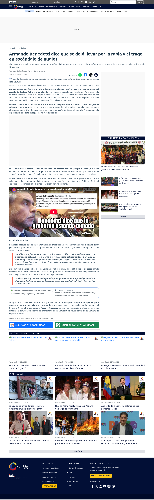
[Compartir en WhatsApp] (80, 75)
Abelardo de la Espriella (44, 11)
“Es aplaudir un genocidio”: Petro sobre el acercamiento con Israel (29, 442)
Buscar (140, 2)
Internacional (51, 7)
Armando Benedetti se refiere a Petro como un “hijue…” (28, 367)
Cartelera (57, 2)
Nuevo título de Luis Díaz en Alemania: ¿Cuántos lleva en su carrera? (119, 168)
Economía (62, 7)
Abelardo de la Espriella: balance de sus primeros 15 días (120, 407)
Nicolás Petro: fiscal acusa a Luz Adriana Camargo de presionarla (130, 193)
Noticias (13, 2)
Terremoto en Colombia (63, 11)
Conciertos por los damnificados (86, 11)
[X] (79, 2)
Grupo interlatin (48, 482)
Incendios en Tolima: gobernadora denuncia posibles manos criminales (76, 442)
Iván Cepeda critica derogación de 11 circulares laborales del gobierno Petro (119, 442)
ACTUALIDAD (31, 7)
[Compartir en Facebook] (85, 75)
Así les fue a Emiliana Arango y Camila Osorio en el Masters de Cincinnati (131, 180)
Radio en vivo (73, 481)
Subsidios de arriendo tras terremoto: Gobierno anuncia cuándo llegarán (27, 407)
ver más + (123, 216)
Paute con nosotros (49, 477)
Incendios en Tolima (107, 11)
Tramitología (96, 7)
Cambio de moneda (76, 468)
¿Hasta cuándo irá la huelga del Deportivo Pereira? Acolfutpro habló (130, 206)
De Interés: (30, 11)
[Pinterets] (113, 485)
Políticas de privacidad (50, 473)
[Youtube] (86, 2)
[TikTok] (94, 2)
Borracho (37, 318)
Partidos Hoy (35, 2)
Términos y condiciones (50, 468)
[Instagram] (82, 2)
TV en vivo (72, 486)
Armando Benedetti (23, 318)
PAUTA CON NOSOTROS (101, 475)
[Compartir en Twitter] (90, 75)
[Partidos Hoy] (90, 2)
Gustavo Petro (121, 11)
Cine (70, 472)
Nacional (41, 7)
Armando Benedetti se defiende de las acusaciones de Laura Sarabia (73, 367)
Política (71, 7)
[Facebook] (75, 2)
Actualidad (14, 48)
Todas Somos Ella (82, 7)
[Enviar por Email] (96, 75)
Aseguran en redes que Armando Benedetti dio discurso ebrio (123, 367)
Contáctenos (50, 486)
